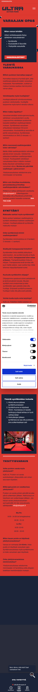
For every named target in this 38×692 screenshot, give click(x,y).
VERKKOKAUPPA (6, 1)
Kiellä (19, 384)
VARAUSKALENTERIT (16, 57)
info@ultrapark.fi (9, 193)
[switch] (33, 345)
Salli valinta (19, 378)
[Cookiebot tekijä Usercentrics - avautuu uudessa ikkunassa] (27, 306)
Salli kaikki (19, 371)
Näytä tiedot (28, 365)
